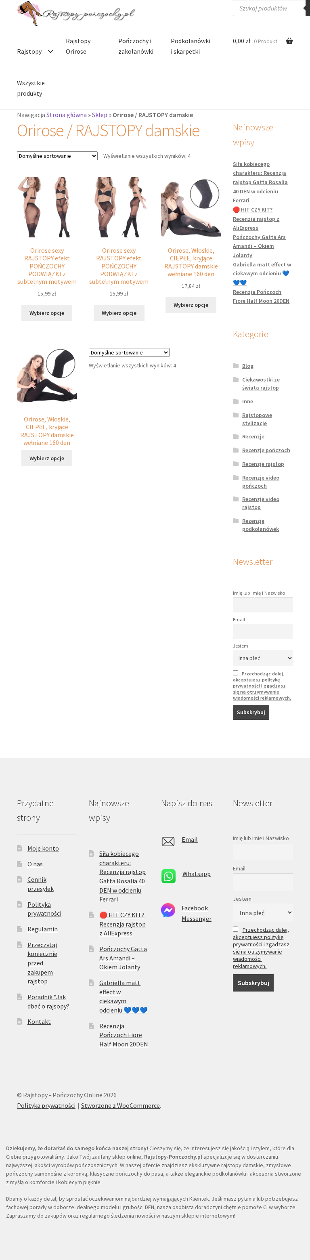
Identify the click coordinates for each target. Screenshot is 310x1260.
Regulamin (42, 929)
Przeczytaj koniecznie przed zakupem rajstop (42, 963)
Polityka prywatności (46, 1105)
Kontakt (39, 1021)
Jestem (240, 646)
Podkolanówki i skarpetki (190, 46)
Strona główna (66, 115)
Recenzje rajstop (263, 464)
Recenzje (253, 436)
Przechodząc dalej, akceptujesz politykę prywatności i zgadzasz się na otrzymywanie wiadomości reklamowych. (262, 686)
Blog (247, 365)
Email (239, 619)
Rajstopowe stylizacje (257, 419)
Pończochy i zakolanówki (135, 46)
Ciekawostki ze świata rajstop (261, 383)
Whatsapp (196, 874)
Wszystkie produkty (31, 88)
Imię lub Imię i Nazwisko (259, 593)
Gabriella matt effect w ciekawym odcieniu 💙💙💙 (262, 273)
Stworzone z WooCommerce (120, 1105)
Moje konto (43, 848)
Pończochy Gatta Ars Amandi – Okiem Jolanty (259, 246)
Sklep (99, 115)
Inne (247, 401)
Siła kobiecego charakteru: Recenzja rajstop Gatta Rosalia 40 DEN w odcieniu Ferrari (260, 182)
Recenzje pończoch (266, 450)
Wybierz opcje (46, 313)
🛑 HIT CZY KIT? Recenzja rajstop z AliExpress (256, 218)
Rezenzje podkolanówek (260, 525)
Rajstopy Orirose (78, 46)
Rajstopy (29, 51)
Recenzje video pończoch (260, 481)
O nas (35, 864)
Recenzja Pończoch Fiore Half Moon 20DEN (123, 1035)
